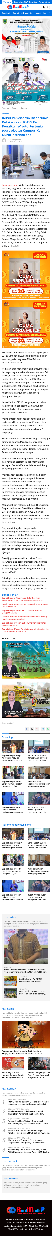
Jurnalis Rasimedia (14, 139)
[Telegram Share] (43, 729)
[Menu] (4, 7)
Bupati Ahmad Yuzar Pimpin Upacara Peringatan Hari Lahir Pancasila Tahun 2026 (25, 630)
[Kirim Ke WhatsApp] (48, 729)
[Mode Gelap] (44, 7)
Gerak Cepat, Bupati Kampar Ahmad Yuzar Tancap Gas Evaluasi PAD (25, 605)
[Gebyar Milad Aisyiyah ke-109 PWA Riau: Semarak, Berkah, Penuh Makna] (10, 993)
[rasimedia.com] (18, 7)
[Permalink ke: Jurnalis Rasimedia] (4, 140)
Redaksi (29, 1219)
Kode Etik (19, 1219)
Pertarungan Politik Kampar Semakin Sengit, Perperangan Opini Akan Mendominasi (13, 1075)
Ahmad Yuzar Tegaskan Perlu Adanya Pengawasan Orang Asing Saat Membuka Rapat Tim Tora (26, 1141)
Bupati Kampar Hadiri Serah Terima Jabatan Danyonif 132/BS (22, 611)
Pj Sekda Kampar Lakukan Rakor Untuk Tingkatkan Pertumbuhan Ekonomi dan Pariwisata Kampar (25, 1112)
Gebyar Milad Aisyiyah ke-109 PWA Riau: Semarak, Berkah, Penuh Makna (32, 992)
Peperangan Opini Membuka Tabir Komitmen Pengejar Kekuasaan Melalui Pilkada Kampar (22, 1052)
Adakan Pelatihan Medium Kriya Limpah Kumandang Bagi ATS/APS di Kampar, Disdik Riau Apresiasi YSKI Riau (28, 1122)
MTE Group (39, 1229)
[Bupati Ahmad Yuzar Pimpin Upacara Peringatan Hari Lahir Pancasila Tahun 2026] (39, 798)
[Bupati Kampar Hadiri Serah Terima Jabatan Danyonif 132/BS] (13, 772)
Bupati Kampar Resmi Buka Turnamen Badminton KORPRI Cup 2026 (24, 624)
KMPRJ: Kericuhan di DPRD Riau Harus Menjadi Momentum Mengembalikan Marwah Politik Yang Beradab (25, 970)
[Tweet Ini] (32, 729)
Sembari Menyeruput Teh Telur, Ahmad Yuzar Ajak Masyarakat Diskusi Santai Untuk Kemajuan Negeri (39, 1075)
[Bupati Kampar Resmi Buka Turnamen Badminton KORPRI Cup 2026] (13, 798)
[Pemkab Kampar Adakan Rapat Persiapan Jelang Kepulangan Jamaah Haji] (39, 772)
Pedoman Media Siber (17, 1222)
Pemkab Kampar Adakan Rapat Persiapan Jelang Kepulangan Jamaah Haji (24, 617)
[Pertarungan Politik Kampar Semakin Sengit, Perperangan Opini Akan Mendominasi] (13, 1063)
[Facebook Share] (27, 729)
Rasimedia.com (9, 185)
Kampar (5, 113)
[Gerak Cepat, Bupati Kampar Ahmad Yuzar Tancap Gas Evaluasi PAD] (39, 746)
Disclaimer (40, 1219)
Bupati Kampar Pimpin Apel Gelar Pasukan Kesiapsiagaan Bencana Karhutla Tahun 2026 (22, 599)
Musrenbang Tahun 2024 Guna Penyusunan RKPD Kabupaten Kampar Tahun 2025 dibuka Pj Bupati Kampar (28, 1150)
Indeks (9, 1219)
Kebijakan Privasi (37, 1222)
